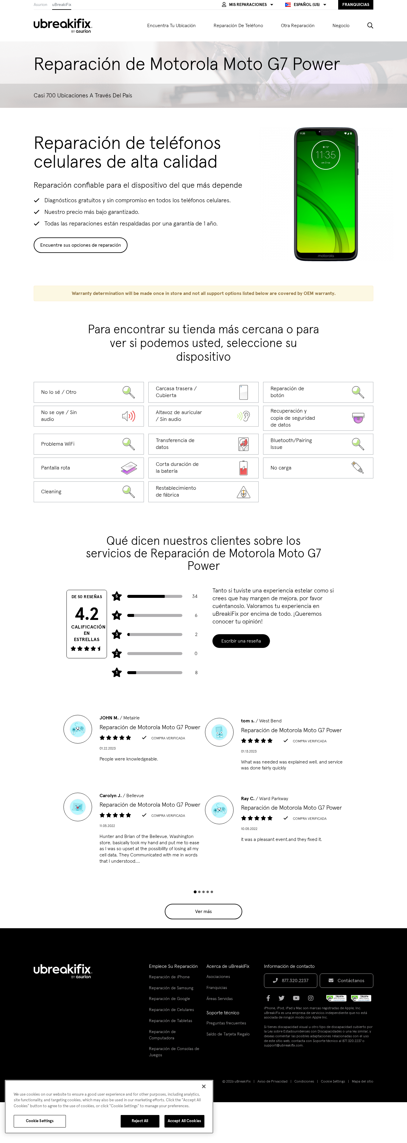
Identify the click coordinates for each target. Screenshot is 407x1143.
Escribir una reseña (241, 641)
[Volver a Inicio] (67, 25)
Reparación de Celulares (171, 1010)
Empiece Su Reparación (173, 966)
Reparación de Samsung (171, 988)
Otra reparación (298, 25)
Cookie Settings (333, 1081)
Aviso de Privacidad (272, 1081)
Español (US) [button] (307, 5)
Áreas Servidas (219, 999)
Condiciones (304, 1081)
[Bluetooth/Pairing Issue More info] (318, 444)
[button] (247, 5)
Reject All (140, 1121)
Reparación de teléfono (238, 25)
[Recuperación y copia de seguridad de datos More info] (318, 418)
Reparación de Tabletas (170, 1021)
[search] (365, 25)
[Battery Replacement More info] (203, 468)
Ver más (203, 911)
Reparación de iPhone (169, 977)
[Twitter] (283, 1000)
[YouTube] (298, 1000)
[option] (132, 740)
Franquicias (216, 988)
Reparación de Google (169, 999)
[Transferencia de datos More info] (203, 444)
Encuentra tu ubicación (171, 25)
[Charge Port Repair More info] (318, 468)
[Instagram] (312, 1000)
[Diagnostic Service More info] (89, 392)
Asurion (40, 5)
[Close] (203, 1086)
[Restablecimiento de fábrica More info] (203, 491)
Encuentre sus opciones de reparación (80, 245)
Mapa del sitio (362, 1081)
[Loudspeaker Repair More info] (89, 416)
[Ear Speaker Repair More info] (203, 416)
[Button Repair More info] (318, 392)
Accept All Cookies (184, 1121)
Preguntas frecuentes (226, 1023)
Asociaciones (218, 977)
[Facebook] (270, 1000)
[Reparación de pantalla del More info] (89, 468)
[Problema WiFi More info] (89, 444)
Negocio (341, 25)
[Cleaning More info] (89, 491)
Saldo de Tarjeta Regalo (228, 1034)
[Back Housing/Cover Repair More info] (203, 392)
